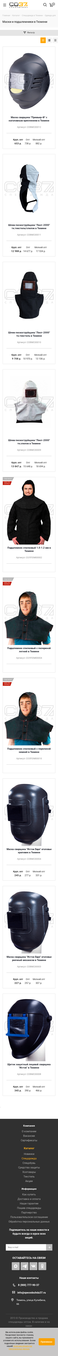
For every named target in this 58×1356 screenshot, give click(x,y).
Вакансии (29, 1135)
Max (16, 1266)
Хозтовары (29, 1172)
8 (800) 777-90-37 (28, 1285)
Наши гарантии (29, 1203)
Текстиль (29, 1176)
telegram (25, 1266)
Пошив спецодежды (29, 1208)
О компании (29, 1131)
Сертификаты (29, 1140)
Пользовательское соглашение (29, 1217)
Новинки (29, 1153)
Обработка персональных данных (29, 1221)
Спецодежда (29, 1158)
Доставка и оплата (29, 1199)
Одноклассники (42, 1266)
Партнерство (29, 1212)
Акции (29, 1181)
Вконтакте (33, 1266)
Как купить (29, 1194)
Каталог (29, 1148)
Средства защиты (29, 1167)
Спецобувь (29, 1163)
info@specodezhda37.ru (31, 1292)
